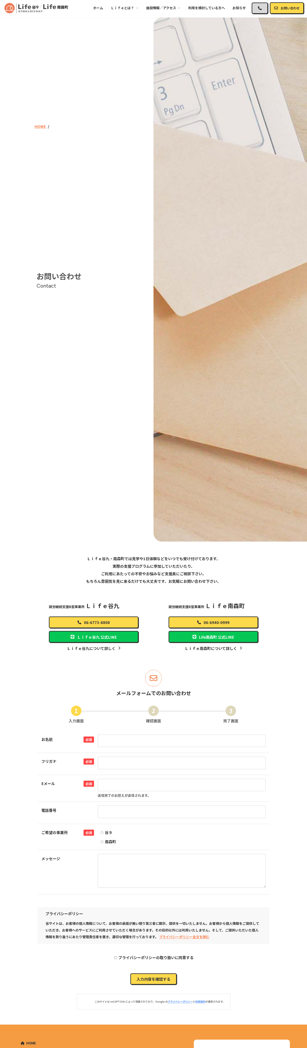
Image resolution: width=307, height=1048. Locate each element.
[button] (260, 8)
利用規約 (200, 1001)
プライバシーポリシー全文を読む (184, 936)
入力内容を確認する (153, 979)
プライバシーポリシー (180, 1001)
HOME (31, 1042)
